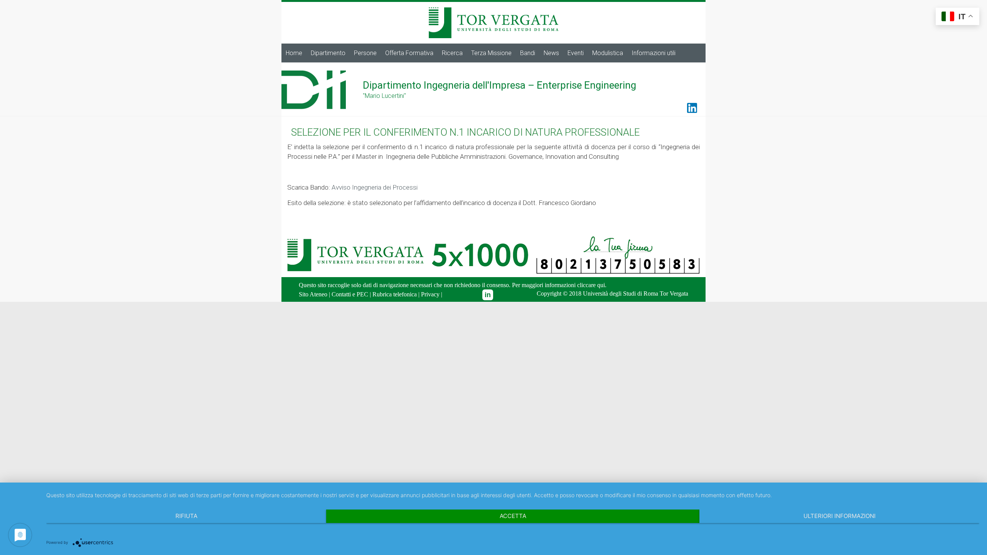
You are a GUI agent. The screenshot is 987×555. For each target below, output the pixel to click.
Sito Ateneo (313, 294)
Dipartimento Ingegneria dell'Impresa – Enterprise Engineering (499, 85)
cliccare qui (591, 285)
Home (294, 53)
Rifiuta (186, 516)
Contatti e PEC (350, 294)
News (551, 53)
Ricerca (452, 53)
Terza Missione (491, 53)
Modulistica (607, 53)
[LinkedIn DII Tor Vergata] (487, 294)
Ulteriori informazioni (839, 516)
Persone (365, 53)
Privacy (430, 294)
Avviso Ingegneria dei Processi (375, 187)
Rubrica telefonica (394, 294)
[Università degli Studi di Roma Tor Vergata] (493, 10)
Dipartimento (328, 53)
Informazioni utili (653, 53)
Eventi (576, 53)
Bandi (527, 53)
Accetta (513, 516)
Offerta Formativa (409, 53)
